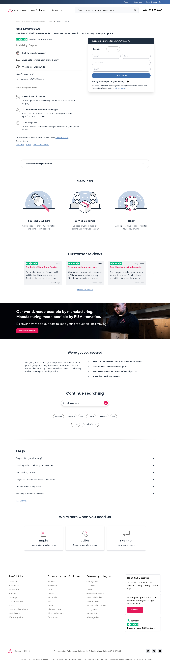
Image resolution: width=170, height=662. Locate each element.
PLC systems (92, 609)
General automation (95, 593)
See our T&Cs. (62, 137)
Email (28, 144)
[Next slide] (150, 273)
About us (127, 2)
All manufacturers (56, 613)
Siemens (58, 416)
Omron (91, 416)
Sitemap (13, 597)
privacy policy (120, 88)
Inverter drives (92, 601)
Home (18, 22)
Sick (113, 416)
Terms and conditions (18, 609)
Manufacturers (38, 10)
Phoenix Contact (90, 424)
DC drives (90, 585)
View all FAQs (21, 501)
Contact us (138, 2)
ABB (50, 22)
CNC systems (92, 581)
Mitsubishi (103, 416)
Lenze (75, 424)
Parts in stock (54, 617)
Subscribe (135, 610)
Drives (89, 589)
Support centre (16, 601)
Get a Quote (121, 75)
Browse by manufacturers (34, 22)
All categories (92, 617)
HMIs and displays (94, 597)
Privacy (12, 605)
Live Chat (20, 144)
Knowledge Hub (16, 617)
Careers (12, 593)
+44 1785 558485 (41, 144)
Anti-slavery (14, 613)
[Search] (136, 10)
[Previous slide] (20, 273)
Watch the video (27, 330)
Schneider (70, 416)
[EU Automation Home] (17, 10)
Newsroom (14, 589)
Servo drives (92, 613)
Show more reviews (85, 290)
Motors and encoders (96, 605)
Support (56, 10)
